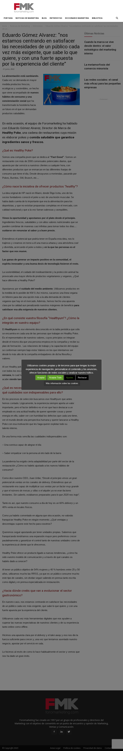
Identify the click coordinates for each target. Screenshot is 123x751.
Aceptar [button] (41, 377)
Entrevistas (56, 18)
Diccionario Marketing (77, 18)
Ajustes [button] (69, 377)
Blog (44, 18)
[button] (117, 18)
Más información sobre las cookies (62, 383)
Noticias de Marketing (27, 18)
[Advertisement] (83, 7)
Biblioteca (97, 18)
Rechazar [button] (82, 377)
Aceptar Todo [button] (55, 377)
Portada (8, 18)
